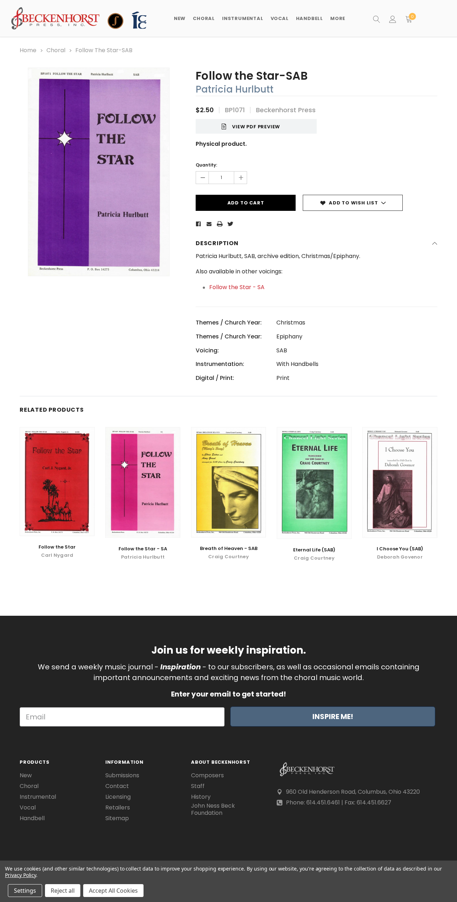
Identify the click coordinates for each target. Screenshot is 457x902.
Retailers (117, 807)
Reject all (63, 890)
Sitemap (117, 818)
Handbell (32, 818)
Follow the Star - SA (237, 287)
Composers (207, 775)
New (180, 18)
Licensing (118, 797)
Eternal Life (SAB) (314, 549)
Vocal (28, 807)
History (201, 797)
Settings (25, 890)
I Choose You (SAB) (400, 548)
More (337, 18)
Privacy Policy (20, 875)
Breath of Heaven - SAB (228, 548)
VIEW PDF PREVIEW (256, 126)
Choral (29, 786)
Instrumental (38, 797)
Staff (198, 786)
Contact (117, 786)
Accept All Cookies (113, 890)
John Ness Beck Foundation (213, 809)
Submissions (122, 775)
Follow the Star (57, 547)
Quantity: (206, 165)
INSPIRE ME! (332, 717)
